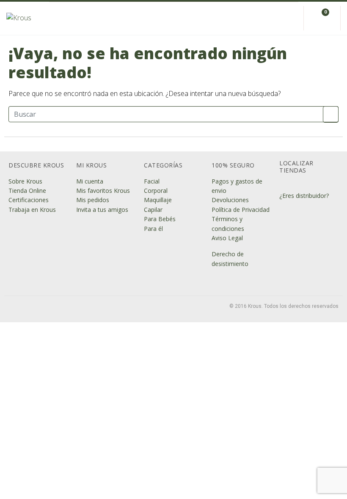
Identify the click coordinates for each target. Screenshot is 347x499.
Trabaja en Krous (32, 210)
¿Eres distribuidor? (304, 196)
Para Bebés (160, 219)
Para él (153, 229)
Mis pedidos (92, 200)
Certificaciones (28, 200)
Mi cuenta (89, 181)
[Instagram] (29, 307)
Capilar (153, 210)
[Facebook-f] (15, 307)
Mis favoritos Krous (103, 190)
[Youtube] (69, 307)
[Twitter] (42, 307)
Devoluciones (230, 200)
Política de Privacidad (241, 210)
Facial (152, 181)
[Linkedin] (56, 307)
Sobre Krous (25, 181)
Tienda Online (27, 190)
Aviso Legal (227, 238)
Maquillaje (158, 200)
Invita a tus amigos (102, 210)
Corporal (156, 190)
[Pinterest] (83, 307)
